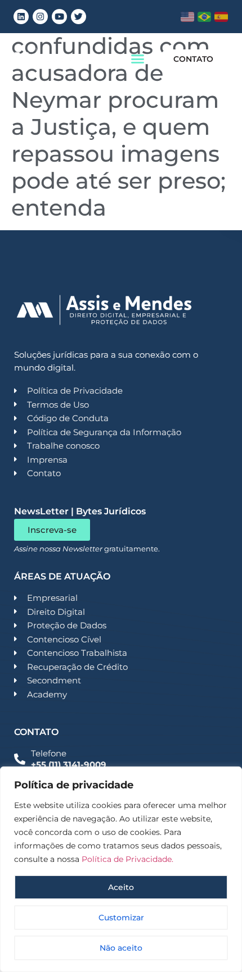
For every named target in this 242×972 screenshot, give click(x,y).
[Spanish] (221, 17)
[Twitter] (78, 16)
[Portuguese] (205, 17)
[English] (188, 17)
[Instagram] (40, 16)
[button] (138, 59)
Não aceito (121, 948)
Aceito (121, 887)
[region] (121, 869)
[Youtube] (59, 16)
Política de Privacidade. (127, 859)
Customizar (121, 917)
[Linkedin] (21, 16)
